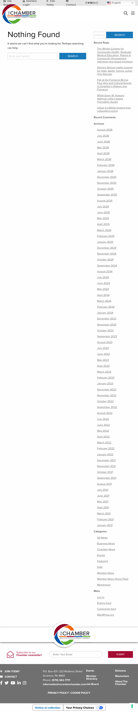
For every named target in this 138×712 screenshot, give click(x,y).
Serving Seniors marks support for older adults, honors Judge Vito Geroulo (115, 71)
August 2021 (104, 484)
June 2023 (103, 354)
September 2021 (106, 478)
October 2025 (105, 189)
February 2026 (105, 165)
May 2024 (103, 289)
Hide (100, 567)
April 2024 (103, 295)
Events (101, 555)
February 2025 (105, 236)
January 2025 (105, 242)
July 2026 (103, 136)
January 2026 (105, 171)
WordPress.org (105, 615)
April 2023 (103, 366)
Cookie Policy (80, 693)
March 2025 (104, 230)
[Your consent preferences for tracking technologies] (132, 706)
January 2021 (105, 525)
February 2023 (105, 377)
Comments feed (106, 609)
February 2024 (105, 307)
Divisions (120, 670)
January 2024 (105, 312)
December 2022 (106, 389)
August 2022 (104, 413)
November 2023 (106, 324)
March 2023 (104, 372)
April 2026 (103, 153)
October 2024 (105, 259)
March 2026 (104, 159)
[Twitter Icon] (88, 3)
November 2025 (106, 183)
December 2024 (106, 248)
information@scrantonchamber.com (64, 684)
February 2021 (105, 519)
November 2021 (106, 466)
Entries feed (104, 603)
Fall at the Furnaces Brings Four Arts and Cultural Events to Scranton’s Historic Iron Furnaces (114, 84)
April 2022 (103, 436)
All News (102, 537)
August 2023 (104, 342)
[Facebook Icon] (86, 3)
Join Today (12, 671)
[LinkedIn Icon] (94, 3)
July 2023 (103, 348)
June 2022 (103, 425)
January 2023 (105, 383)
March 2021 (104, 513)
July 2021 (102, 490)
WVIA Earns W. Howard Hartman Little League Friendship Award (110, 99)
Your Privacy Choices (80, 707)
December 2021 (106, 460)
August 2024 (104, 271)
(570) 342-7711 (61, 680)
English (116, 2)
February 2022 (105, 448)
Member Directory (91, 677)
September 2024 (107, 265)
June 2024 (103, 283)
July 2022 (103, 419)
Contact (10, 676)
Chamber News (106, 549)
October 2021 (105, 472)
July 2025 (103, 206)
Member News (105, 573)
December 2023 (106, 318)
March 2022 (104, 442)
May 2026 (103, 147)
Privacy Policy (58, 693)
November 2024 (106, 253)
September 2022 (107, 407)
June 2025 (103, 212)
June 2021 (103, 495)
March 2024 (104, 301)
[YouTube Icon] (91, 3)
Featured (102, 561)
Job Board (92, 684)
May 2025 (103, 218)
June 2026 (103, 141)
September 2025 (107, 194)
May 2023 (103, 360)
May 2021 (102, 501)
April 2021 (103, 507)
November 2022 (106, 395)
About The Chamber (121, 682)
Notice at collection (47, 707)
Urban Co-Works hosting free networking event (114, 109)
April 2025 (103, 224)
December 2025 (106, 177)
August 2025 (104, 200)
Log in (100, 597)
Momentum (104, 585)
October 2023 (105, 330)
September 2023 (107, 336)
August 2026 (104, 129)
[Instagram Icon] (97, 3)
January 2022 (105, 454)
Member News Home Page (112, 579)
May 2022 (103, 431)
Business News (106, 543)
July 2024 (103, 277)
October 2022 (105, 401)
